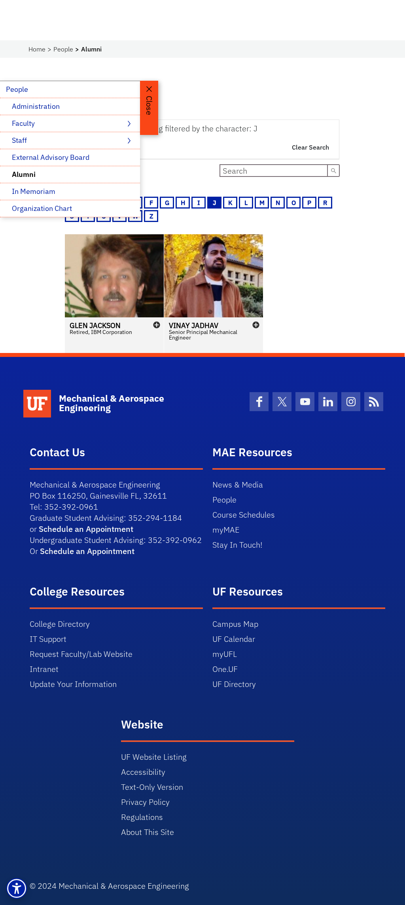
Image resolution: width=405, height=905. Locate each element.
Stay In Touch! (237, 544)
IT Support (48, 639)
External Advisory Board (50, 157)
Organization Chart (42, 208)
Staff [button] (20, 140)
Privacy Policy (145, 802)
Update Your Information (73, 684)
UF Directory (234, 684)
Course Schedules (243, 514)
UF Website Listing (154, 756)
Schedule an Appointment (86, 529)
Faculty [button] (24, 123)
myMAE (225, 529)
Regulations (142, 817)
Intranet (44, 669)
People (63, 49)
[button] (114, 293)
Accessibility (143, 771)
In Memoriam (33, 191)
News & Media (237, 484)
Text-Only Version (152, 787)
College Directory (60, 624)
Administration (36, 106)
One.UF (225, 669)
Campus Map (235, 624)
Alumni (24, 174)
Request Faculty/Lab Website (81, 654)
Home (36, 49)
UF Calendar (233, 639)
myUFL (224, 654)
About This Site (147, 832)
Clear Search (310, 147)
